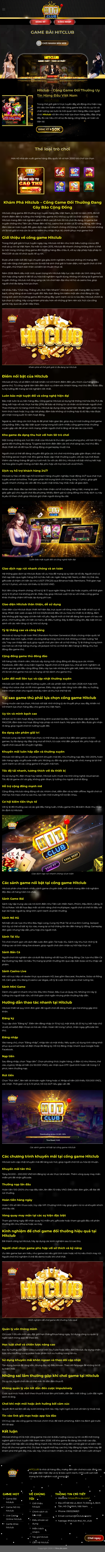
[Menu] (3, 9)
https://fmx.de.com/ (79, 1498)
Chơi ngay (94, 1538)
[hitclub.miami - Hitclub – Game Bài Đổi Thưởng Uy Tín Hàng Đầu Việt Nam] (52, 9)
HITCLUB (34, 1469)
